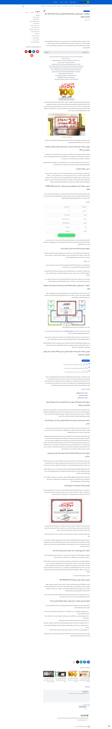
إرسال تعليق (85, 691)
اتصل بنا (61, 2)
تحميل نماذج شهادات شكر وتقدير (66, 235)
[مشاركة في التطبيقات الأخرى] (74, 661)
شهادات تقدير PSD (83, 395)
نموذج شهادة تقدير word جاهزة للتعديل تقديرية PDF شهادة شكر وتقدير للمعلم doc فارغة (66, 66)
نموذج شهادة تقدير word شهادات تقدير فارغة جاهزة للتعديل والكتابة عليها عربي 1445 (66, 56)
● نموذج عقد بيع (36, 19)
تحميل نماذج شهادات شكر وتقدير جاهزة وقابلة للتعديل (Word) (75, 364)
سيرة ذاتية (54, 6)
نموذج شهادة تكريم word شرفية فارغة (66, 73)
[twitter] (29, 51)
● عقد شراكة (37, 33)
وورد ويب (52, 242)
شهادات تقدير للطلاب (82, 397)
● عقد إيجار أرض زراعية (35, 25)
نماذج (26, 12)
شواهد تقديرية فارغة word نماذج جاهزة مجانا (65, 62)
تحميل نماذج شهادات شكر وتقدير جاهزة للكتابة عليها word (76, 372)
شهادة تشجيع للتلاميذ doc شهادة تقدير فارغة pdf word (66, 75)
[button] (84, 661)
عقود (37, 12)
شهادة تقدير (65, 6)
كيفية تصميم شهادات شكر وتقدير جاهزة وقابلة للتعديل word (66, 79)
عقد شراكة (59, 6)
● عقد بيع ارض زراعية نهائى (34, 29)
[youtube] (37, 51)
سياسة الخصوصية (73, 2)
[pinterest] (26, 51)
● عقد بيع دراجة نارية (35, 35)
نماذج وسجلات (78, 6)
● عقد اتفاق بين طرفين (35, 31)
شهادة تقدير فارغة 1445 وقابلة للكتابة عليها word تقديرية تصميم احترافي (66, 71)
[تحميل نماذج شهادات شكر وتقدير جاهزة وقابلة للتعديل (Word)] (84, 674)
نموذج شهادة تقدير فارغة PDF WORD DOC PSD (66, 77)
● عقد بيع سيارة (36, 23)
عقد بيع (88, 6)
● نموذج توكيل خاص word (34, 21)
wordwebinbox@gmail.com (82, 720)
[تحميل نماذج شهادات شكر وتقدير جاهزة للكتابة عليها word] (60, 674)
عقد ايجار (84, 6)
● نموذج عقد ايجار (36, 17)
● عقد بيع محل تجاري (35, 27)
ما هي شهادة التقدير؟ (66, 58)
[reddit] (31, 55)
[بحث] (23, 6)
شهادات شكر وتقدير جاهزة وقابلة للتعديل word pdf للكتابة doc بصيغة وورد (66, 64)
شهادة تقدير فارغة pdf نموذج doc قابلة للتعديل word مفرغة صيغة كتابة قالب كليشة (66, 68)
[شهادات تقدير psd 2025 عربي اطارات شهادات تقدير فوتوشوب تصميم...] (48, 674)
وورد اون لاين (79, 333)
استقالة (43, 6)
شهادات (32, 12)
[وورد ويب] (84, 2)
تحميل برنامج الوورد (69, 331)
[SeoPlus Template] (89, 726)
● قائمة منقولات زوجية (35, 42)
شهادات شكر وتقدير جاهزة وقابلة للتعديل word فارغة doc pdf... (75, 368)
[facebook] (33, 51)
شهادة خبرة (71, 6)
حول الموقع (56, 2)
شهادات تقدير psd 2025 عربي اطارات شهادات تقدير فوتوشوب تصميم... (49, 680)
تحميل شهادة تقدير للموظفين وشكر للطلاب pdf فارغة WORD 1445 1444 (66, 60)
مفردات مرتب (48, 6)
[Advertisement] (66, 31)
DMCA (66, 2)
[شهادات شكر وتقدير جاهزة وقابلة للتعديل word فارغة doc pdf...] (72, 674)
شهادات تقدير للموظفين (82, 393)
